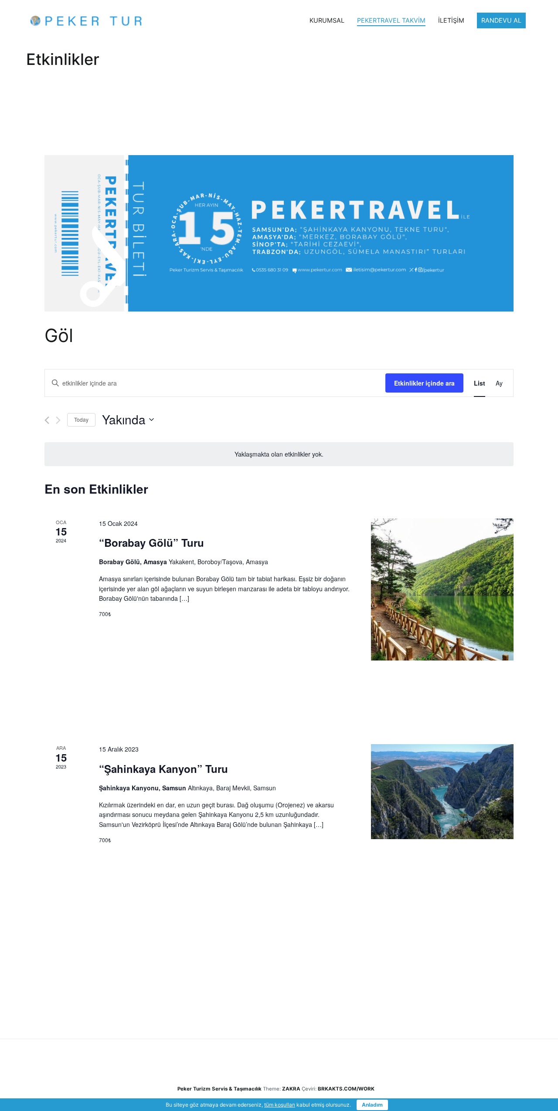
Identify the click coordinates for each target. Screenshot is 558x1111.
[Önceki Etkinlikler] (46, 420)
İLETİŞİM (451, 20)
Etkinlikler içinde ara (424, 383)
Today (81, 419)
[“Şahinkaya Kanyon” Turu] (442, 791)
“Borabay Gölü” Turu (151, 542)
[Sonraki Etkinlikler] (58, 420)
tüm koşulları (279, 1104)
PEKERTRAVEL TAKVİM (391, 20)
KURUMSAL (327, 20)
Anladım (372, 1104)
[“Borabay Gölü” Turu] (442, 589)
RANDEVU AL (501, 20)
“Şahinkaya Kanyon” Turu (163, 768)
